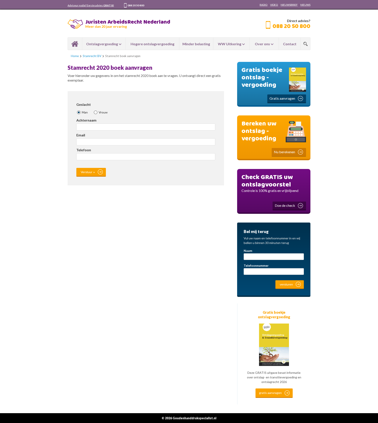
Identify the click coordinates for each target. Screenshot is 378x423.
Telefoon (83, 150)
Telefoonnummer (256, 265)
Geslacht (83, 104)
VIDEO (274, 4)
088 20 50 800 (136, 5)
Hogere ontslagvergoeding (152, 44)
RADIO (264, 4)
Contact (289, 44)
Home (75, 44)
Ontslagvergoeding (102, 44)
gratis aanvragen (270, 393)
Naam (248, 250)
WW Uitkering (229, 44)
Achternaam (86, 120)
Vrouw (103, 112)
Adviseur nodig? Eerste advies (91, 5)
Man (84, 112)
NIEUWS (305, 4)
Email (80, 135)
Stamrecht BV (92, 56)
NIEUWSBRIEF (289, 4)
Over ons (262, 44)
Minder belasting (196, 44)
